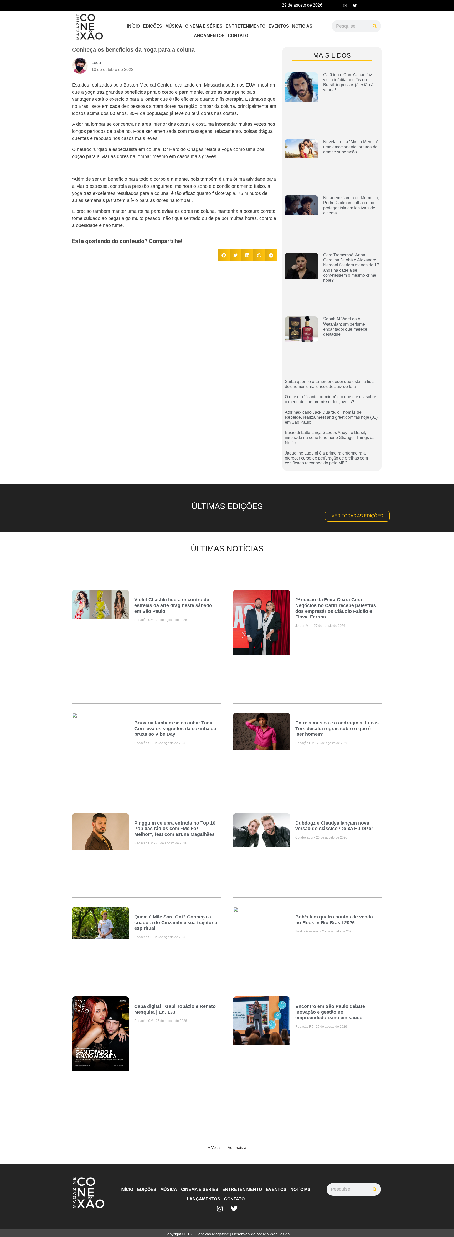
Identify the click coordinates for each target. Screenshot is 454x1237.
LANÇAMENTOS (208, 35)
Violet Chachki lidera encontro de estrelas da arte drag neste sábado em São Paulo (173, 605)
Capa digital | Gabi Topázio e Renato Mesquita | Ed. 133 (175, 1009)
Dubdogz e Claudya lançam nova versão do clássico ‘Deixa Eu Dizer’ (335, 825)
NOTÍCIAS (302, 26)
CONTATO (238, 35)
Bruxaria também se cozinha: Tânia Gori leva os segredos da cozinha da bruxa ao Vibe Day (175, 728)
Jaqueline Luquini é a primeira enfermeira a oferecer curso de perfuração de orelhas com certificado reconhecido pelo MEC (326, 458)
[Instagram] (345, 5)
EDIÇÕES (152, 26)
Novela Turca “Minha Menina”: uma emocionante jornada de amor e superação (351, 146)
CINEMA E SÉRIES (204, 26)
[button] (224, 255)
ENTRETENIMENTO (245, 26)
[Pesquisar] (374, 26)
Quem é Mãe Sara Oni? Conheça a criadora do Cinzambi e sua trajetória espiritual (175, 922)
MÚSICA (173, 26)
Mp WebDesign (276, 1234)
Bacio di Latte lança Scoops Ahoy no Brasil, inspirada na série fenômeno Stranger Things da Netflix (330, 437)
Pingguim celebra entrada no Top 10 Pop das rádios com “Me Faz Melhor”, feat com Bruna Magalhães (174, 828)
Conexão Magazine (212, 1234)
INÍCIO (133, 26)
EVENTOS (279, 26)
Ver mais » (237, 1147)
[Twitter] (354, 5)
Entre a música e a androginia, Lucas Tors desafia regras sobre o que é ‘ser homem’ (337, 728)
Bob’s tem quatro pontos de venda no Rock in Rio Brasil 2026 (334, 919)
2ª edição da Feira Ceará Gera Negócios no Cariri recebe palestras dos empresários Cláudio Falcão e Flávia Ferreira (335, 608)
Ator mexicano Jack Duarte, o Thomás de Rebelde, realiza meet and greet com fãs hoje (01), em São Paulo (332, 417)
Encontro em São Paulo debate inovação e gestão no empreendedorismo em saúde (330, 1012)
